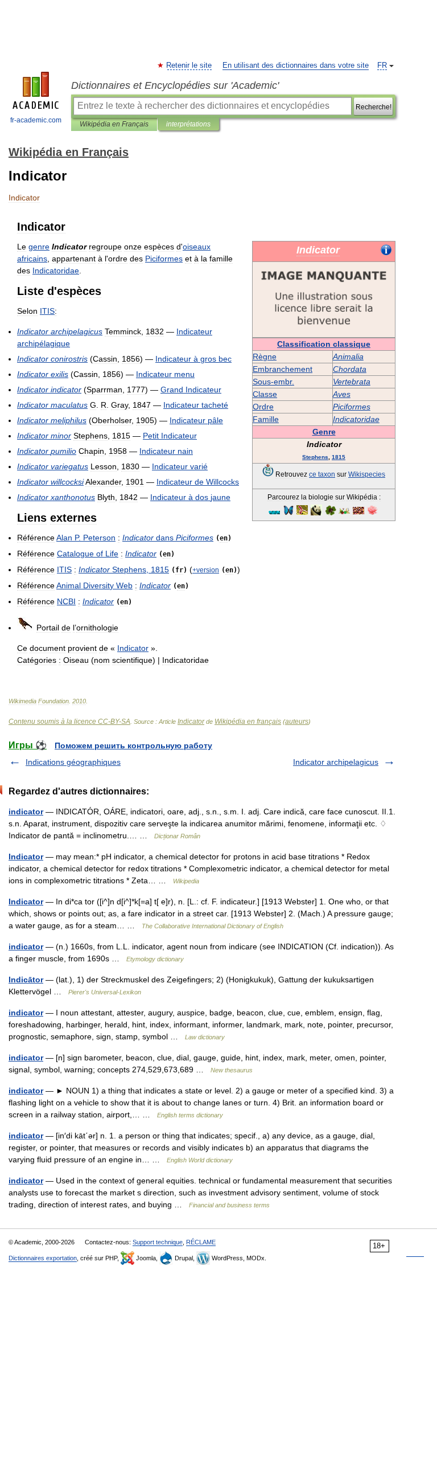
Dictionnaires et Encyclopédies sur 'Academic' (175, 85)
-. (273, 381)
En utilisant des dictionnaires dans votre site (295, 65)
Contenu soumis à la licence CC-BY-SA (69, 722)
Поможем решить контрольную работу (133, 745)
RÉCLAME (201, 1242)
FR (382, 65)
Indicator (191, 722)
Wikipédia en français (248, 722)
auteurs (296, 722)
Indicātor (26, 979)
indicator (26, 811)
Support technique (158, 1242)
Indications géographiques (73, 762)
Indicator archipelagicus (335, 762)
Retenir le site (189, 65)
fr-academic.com (35, 120)
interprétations (188, 124)
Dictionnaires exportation (43, 1258)
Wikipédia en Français (114, 124)
